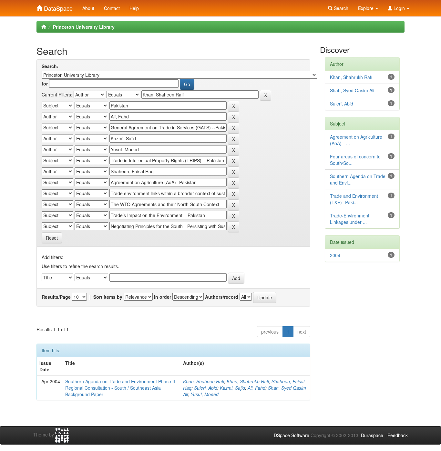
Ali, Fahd (256, 388)
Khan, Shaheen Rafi (203, 381)
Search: (50, 66)
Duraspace (372, 435)
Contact (112, 8)
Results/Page (56, 297)
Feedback (397, 435)
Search (340, 8)
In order (162, 297)
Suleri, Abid (205, 388)
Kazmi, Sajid (232, 388)
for (45, 83)
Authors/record (221, 297)
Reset (52, 238)
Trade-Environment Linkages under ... (349, 218)
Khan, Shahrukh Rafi (248, 381)
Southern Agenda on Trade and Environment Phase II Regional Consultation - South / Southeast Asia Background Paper (120, 387)
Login (399, 8)
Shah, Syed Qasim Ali (352, 90)
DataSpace (57, 7)
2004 (335, 255)
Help (134, 8)
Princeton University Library (84, 27)
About (88, 8)
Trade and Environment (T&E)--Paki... (354, 199)
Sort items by (107, 297)
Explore (366, 8)
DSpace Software (291, 435)
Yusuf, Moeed (204, 394)
